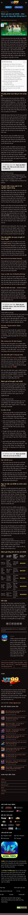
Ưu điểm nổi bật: (8, 82)
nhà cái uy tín (14, 357)
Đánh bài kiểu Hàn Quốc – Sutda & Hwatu (14, 74)
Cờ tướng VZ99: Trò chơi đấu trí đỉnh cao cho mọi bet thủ (15, 755)
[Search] (1, 2)
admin (15, 20)
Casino (3, 779)
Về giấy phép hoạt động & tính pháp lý (12, 64)
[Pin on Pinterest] (18, 623)
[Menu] (26, 2)
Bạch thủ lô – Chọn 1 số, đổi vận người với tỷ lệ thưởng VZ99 (16, 761)
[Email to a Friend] (15, 623)
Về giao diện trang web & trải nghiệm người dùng (13, 66)
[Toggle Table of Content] (23, 62)
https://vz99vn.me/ (9, 870)
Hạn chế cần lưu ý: (9, 84)
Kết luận (5, 90)
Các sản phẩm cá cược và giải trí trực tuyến (14, 69)
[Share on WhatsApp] (7, 623)
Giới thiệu (2, 887)
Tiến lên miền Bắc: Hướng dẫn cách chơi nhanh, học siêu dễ (15, 736)
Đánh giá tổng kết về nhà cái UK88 (11, 88)
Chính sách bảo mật (19, 887)
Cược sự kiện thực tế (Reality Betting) (14, 73)
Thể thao (3, 790)
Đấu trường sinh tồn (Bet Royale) (13, 77)
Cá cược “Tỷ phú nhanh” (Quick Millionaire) (15, 76)
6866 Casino (7, 243)
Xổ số (2, 793)
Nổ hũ (2, 788)
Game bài (3, 782)
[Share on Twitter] (12, 623)
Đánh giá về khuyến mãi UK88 (10, 81)
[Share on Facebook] (10, 623)
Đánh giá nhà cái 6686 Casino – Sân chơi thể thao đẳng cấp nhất (7, 664)
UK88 (24, 38)
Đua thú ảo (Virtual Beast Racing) (12, 71)
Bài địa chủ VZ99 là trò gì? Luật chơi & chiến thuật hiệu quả (16, 743)
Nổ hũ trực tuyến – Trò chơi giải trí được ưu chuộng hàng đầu (15, 724)
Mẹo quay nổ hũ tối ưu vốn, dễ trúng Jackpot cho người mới (15, 718)
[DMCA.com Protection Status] (22, 907)
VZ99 (15, 367)
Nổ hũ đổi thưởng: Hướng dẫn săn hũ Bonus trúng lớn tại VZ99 (15, 711)
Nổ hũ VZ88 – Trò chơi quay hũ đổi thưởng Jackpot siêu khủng (15, 767)
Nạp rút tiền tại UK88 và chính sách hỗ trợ (13, 86)
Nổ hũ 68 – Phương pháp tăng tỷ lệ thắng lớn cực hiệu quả (15, 730)
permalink (3, 630)
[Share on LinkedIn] (20, 623)
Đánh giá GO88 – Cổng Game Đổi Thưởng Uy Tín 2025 (20, 664)
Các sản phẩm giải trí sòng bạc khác (14, 79)
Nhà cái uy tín (4, 11)
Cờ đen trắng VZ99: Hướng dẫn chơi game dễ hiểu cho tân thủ (15, 749)
